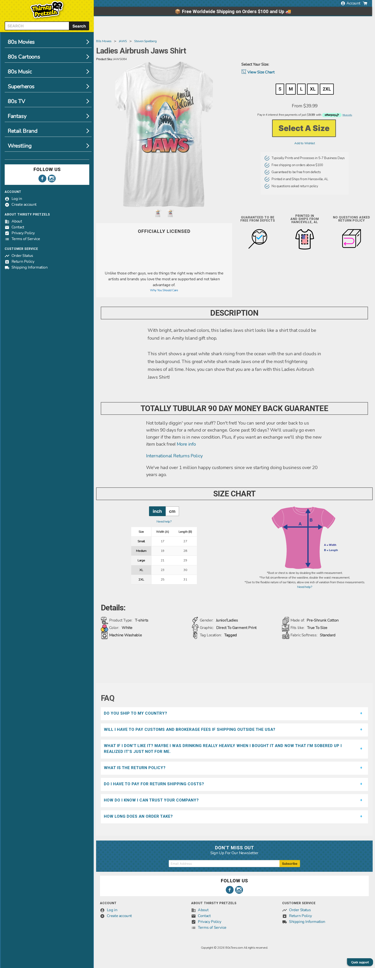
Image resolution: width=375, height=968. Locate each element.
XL (312, 89)
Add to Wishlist (304, 143)
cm (172, 511)
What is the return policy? (135, 767)
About (17, 221)
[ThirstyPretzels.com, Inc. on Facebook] (42, 178)
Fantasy (17, 116)
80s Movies (21, 42)
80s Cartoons (24, 57)
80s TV (16, 101)
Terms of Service (26, 238)
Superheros (21, 86)
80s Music (20, 71)
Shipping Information (30, 267)
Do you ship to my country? (135, 713)
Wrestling (19, 146)
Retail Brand (22, 131)
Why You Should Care (164, 290)
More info (186, 444)
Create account (24, 204)
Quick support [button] (360, 962)
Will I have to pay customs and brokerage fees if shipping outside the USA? (189, 729)
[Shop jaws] (164, 268)
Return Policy (23, 261)
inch (157, 511)
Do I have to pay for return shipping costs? (154, 784)
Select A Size (304, 128)
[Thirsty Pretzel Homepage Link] (47, 19)
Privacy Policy (23, 233)
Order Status (22, 255)
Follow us (47, 169)
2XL (327, 89)
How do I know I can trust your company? (151, 800)
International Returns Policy (174, 456)
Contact (18, 227)
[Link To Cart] (365, 3)
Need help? (163, 521)
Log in (17, 198)
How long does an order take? (138, 816)
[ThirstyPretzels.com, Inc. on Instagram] (51, 178)
